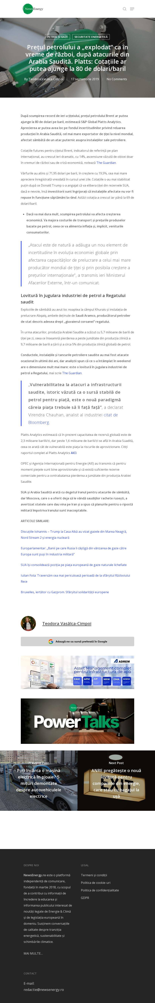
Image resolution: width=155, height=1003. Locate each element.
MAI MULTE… (33, 953)
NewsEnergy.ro (35, 875)
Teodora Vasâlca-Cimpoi (46, 79)
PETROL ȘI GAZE (57, 37)
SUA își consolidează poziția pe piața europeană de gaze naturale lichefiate (74, 565)
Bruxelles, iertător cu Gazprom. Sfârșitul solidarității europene (65, 592)
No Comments (117, 79)
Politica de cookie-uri (95, 883)
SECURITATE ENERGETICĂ (91, 37)
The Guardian (106, 163)
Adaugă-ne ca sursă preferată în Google (81, 641)
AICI (73, 453)
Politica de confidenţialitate (100, 890)
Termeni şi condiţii (94, 875)
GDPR (85, 898)
